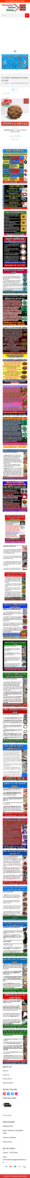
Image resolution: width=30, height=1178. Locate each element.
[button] (15, 51)
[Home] (2, 83)
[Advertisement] (15, 34)
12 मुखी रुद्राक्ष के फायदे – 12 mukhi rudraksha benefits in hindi (15, 130)
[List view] (16, 89)
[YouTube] (4, 1093)
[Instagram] (16, 1093)
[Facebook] (8, 1093)
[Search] (27, 15)
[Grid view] (13, 89)
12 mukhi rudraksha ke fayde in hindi (19, 83)
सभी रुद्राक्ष (15, 128)
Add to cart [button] (15, 139)
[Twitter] (12, 1093)
